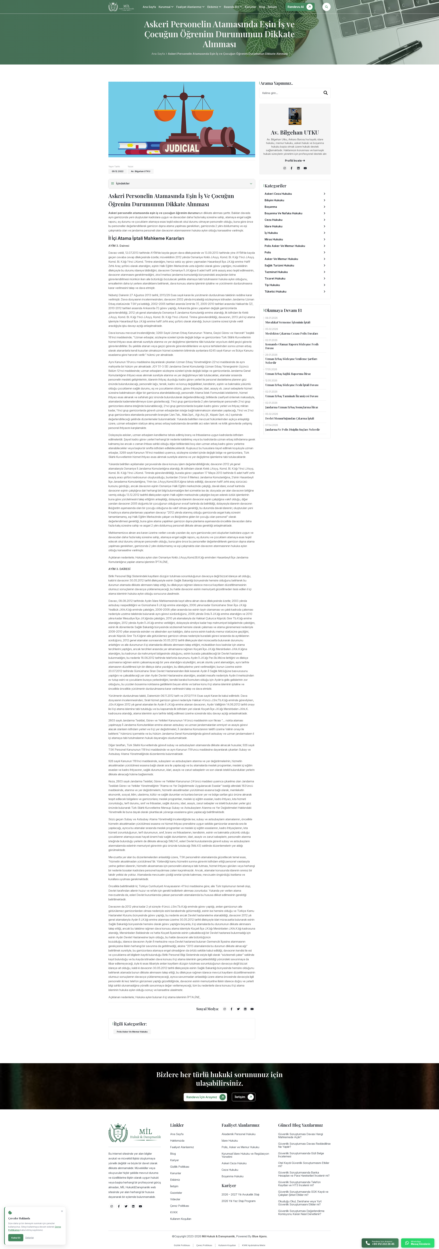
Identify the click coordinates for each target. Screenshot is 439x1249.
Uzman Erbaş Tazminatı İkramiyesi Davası (291, 396)
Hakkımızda (177, 1140)
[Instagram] (224, 1008)
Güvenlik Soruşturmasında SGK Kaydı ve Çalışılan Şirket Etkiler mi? (303, 1193)
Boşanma (271, 206)
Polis (268, 252)
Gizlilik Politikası (179, 1166)
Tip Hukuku (272, 285)
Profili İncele (293, 160)
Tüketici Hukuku (275, 291)
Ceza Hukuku (273, 219)
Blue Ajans (259, 1236)
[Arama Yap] (326, 93)
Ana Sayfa (149, 7)
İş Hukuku (271, 233)
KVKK (174, 1212)
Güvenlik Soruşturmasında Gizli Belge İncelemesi (301, 1155)
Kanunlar (250, 7)
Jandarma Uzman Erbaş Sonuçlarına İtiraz (291, 407)
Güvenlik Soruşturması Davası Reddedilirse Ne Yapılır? (304, 1145)
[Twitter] (238, 1008)
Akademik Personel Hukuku (239, 1134)
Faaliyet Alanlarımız (189, 7)
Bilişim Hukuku (274, 200)
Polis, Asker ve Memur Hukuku (240, 1147)
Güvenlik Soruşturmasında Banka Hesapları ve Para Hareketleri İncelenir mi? (304, 1174)
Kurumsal (165, 7)
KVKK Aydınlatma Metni (253, 1245)
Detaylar (29, 1237)
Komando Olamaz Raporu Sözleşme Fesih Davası (291, 346)
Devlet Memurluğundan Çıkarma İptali (289, 418)
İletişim (272, 7)
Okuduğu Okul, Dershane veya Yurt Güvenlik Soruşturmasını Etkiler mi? (300, 1203)
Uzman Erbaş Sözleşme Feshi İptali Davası (291, 385)
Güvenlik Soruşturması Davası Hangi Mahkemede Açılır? (300, 1135)
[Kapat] (62, 1211)
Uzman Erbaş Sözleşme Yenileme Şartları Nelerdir (291, 360)
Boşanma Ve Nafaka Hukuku (283, 213)
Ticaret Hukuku (275, 278)
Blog (262, 7)
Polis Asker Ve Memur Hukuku (132, 1031)
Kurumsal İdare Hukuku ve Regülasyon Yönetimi (245, 1155)
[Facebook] (231, 1008)
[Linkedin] (245, 1008)
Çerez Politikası (179, 1205)
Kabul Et (15, 1237)
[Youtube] (252, 1008)
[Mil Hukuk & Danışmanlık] (121, 6)
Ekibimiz (213, 7)
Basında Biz (232, 7)
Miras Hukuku (274, 239)
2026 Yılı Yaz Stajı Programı (239, 1201)
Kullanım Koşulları (180, 1219)
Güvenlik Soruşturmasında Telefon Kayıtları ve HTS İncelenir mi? (299, 1183)
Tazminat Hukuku (276, 272)
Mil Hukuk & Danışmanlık (218, 1236)
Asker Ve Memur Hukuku (281, 259)
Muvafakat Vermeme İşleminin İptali (287, 322)
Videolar (175, 1199)
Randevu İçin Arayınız (202, 1097)
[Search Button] (326, 7)
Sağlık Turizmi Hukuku (279, 265)
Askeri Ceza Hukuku (278, 193)
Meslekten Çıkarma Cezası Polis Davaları (291, 333)
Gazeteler (176, 1192)
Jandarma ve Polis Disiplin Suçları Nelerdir (292, 429)
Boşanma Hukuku (233, 1176)
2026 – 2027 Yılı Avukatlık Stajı (240, 1194)
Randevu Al (296, 7)
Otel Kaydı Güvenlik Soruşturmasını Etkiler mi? (303, 1164)
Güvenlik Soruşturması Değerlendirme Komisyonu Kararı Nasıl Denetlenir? (301, 1212)
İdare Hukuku (273, 226)
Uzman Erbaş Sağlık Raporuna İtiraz (288, 374)
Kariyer (174, 1160)
